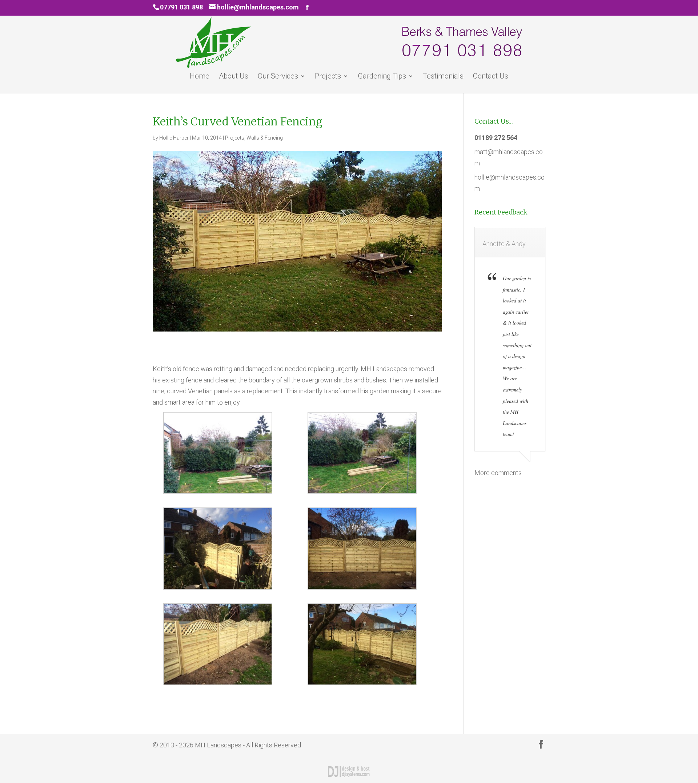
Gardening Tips (382, 76)
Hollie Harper (174, 138)
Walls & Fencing (264, 138)
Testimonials (443, 76)
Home (199, 76)
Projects (328, 76)
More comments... (499, 473)
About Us (233, 76)
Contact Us (490, 76)
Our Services (278, 76)
